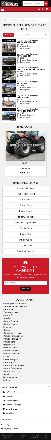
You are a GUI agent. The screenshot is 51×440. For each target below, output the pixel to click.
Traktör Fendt (26, 199)
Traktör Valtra (26, 228)
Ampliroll (7, 318)
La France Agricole (13, 392)
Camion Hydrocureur (12, 371)
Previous (8, 154)
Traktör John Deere (25, 188)
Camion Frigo (9, 315)
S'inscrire (25, 288)
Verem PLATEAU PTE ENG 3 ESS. (14, 67)
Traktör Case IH (25, 211)
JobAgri (7, 425)
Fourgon (7, 327)
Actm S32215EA (8, 53)
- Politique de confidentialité (34, 436)
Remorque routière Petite (14, 303)
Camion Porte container (14, 365)
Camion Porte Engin (12, 339)
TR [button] (47, 9)
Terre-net (9, 396)
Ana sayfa (9, 20)
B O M (6, 356)
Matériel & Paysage (13, 405)
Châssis (6, 330)
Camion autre (9, 362)
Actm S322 (6, 81)
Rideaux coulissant (11, 353)
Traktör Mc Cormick (25, 251)
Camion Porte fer (11, 351)
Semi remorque (10, 377)
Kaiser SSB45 (7, 95)
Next (43, 154)
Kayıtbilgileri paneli (11, 429)
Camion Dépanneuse (12, 368)
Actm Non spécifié (9, 109)
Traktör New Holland (26, 194)
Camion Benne (10, 342)
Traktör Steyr (26, 234)
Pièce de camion (10, 348)
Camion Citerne (10, 324)
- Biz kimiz (46, 436)
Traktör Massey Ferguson (25, 222)
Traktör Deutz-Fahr (25, 217)
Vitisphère (10, 413)
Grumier (7, 374)
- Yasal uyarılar (22, 436)
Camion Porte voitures (13, 336)
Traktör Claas (26, 205)
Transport (17, 20)
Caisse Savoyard (10, 359)
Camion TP (8, 309)
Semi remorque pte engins (30, 20)
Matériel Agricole (12, 401)
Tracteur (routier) (11, 312)
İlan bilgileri (27, 158)
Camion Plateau (10, 321)
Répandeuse (9, 345)
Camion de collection (12, 333)
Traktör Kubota (25, 240)
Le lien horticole (12, 409)
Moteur (6, 380)
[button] (2, 9)
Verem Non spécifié (10, 40)
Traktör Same (26, 245)
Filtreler (10, 35)
